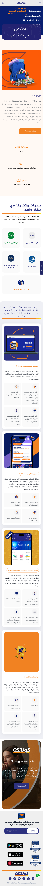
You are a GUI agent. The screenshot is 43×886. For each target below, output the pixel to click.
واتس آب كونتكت (32, 677)
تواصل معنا (21, 786)
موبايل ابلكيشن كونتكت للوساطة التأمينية (23, 570)
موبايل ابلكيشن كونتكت (29, 474)
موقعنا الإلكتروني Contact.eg (28, 366)
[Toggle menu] (39, 3)
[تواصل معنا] (21, 783)
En (3, 3)
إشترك (32, 831)
